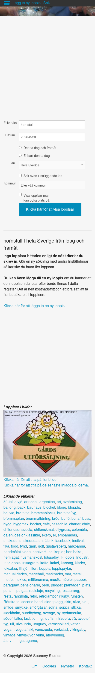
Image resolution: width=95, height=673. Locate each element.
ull (12, 623)
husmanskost (31, 557)
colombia (79, 529)
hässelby (51, 557)
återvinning (55, 635)
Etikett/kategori (9, 122)
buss (86, 518)
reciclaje (36, 590)
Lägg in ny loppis (27, 2)
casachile (59, 524)
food (14, 546)
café (46, 524)
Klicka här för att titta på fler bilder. (30, 479)
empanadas (67, 535)
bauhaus (34, 507)
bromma (23, 512)
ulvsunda (23, 623)
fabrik (49, 540)
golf (41, 546)
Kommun (9, 183)
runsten (77, 596)
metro (8, 579)
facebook (62, 540)
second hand (32, 601)
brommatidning (38, 518)
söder (7, 618)
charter (74, 524)
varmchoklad (58, 623)
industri (82, 557)
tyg (5, 623)
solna (52, 607)
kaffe (44, 562)
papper (80, 579)
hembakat (74, 551)
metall (78, 573)
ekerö (46, 535)
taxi (27, 618)
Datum (10, 135)
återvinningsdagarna (20, 640)
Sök (46, 2)
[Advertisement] (47, 63)
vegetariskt (24, 629)
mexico (20, 579)
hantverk (40, 551)
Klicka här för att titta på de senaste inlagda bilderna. (46, 485)
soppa (64, 607)
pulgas (21, 590)
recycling (52, 590)
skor (76, 601)
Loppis (44, 568)
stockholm (11, 612)
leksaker (10, 568)
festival (78, 540)
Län (12, 163)
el (54, 535)
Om (34, 666)
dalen (8, 535)
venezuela (43, 629)
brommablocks (43, 512)
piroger (56, 585)
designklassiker (27, 535)
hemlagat (11, 557)
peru (45, 585)
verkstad (61, 629)
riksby (64, 596)
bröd (55, 518)
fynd (23, 546)
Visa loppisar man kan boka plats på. (37, 198)
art (59, 501)
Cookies (49, 666)
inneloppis (12, 562)
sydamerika (71, 612)
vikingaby (77, 629)
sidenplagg (54, 601)
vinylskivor (25, 635)
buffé (65, 518)
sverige (49, 612)
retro (33, 596)
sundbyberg (31, 612)
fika (6, 546)
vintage (9, 635)
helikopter (56, 551)
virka (40, 635)
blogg (61, 507)
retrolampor (48, 596)
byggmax (20, 524)
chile (86, 524)
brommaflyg (66, 512)
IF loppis (67, 557)
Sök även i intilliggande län (43, 175)
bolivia (8, 512)
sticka (76, 607)
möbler (67, 579)
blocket (49, 507)
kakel (54, 562)
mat (68, 573)
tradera (64, 618)
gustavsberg (56, 546)
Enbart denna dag (37, 155)
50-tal (8, 501)
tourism (50, 618)
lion (34, 568)
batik (21, 507)
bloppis (74, 507)
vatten (75, 623)
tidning (37, 618)
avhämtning (72, 501)
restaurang (70, 590)
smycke (21, 607)
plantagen (72, 585)
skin (68, 601)
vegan (8, 629)
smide (8, 607)
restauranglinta (15, 596)
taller (18, 618)
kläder (80, 562)
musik (55, 579)
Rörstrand (11, 601)
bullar (75, 518)
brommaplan (13, 518)
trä (74, 618)
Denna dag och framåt (40, 147)
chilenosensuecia (17, 529)
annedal (31, 501)
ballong (9, 507)
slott (85, 601)
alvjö (18, 501)
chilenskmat (44, 529)
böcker (35, 524)
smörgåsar (38, 607)
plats (86, 585)
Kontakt (85, 666)
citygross (63, 529)
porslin (9, 590)
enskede (10, 540)
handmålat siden (17, 551)
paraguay (11, 585)
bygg (7, 524)
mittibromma (38, 579)
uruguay (39, 623)
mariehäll (36, 573)
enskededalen (31, 540)
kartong (67, 562)
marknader (54, 573)
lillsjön (24, 568)
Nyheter (67, 666)
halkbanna (76, 546)
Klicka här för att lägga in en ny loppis (34, 305)
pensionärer (30, 585)
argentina (47, 501)
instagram (30, 562)
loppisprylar (61, 568)
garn (32, 546)
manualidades (15, 573)
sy (58, 612)
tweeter (83, 618)
